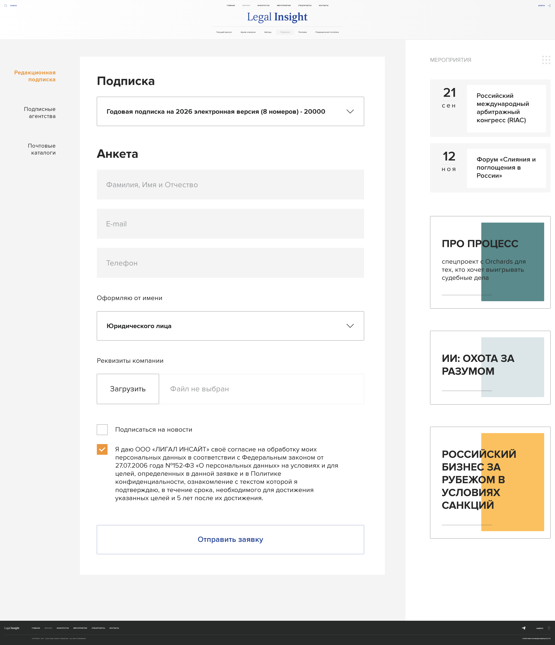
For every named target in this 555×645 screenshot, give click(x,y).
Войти (541, 6)
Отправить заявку (230, 539)
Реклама (302, 32)
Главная (231, 5)
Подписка (285, 32)
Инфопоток (264, 5)
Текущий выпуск (224, 32)
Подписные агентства (40, 113)
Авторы (267, 32)
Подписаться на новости (153, 429)
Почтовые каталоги (42, 149)
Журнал (246, 5)
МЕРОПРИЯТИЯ (450, 60)
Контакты (323, 5)
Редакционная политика (327, 32)
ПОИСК (13, 6)
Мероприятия (284, 5)
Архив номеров (248, 32)
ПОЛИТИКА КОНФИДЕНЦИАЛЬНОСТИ (536, 639)
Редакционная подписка (35, 76)
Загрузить (128, 389)
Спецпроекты (304, 5)
